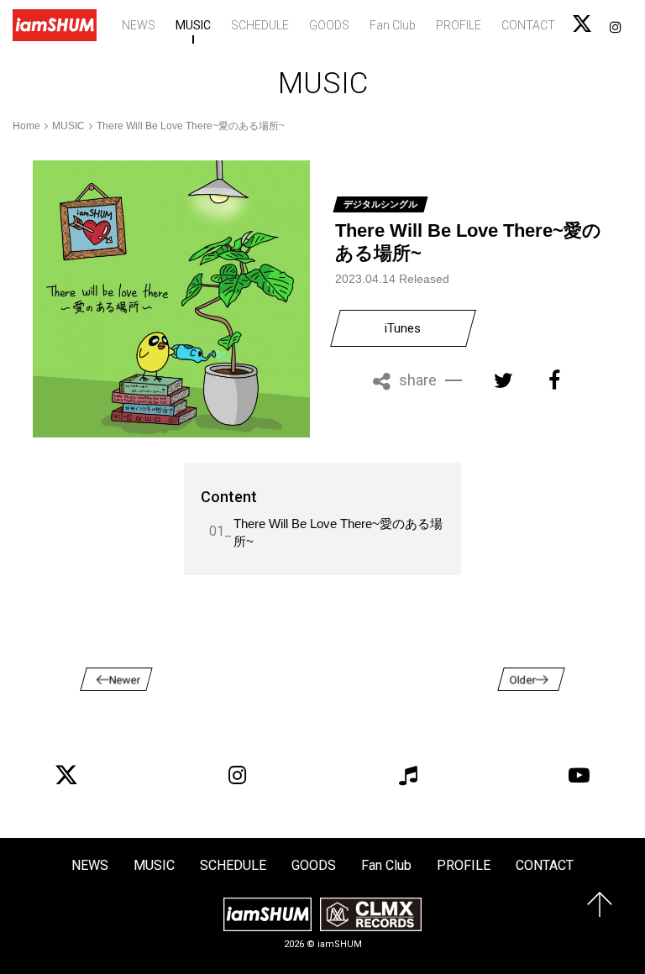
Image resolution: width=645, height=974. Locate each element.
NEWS (138, 25)
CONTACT (528, 25)
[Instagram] (237, 775)
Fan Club (393, 25)
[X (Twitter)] (66, 775)
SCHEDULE (260, 25)
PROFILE (458, 25)
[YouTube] (579, 775)
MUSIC (193, 25)
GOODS (329, 25)
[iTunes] (408, 775)
